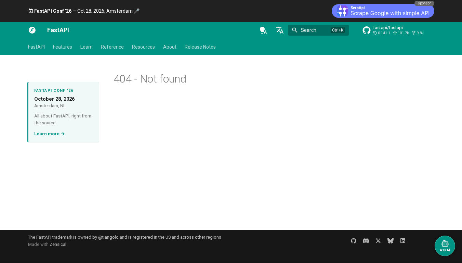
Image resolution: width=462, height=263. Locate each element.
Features (62, 47)
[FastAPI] (32, 30)
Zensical (58, 244)
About (169, 47)
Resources (143, 47)
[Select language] (280, 30)
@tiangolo (108, 237)
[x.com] (378, 240)
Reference (112, 47)
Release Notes (200, 47)
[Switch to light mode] (263, 30)
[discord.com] (365, 240)
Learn (86, 47)
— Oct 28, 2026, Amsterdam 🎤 (87, 11)
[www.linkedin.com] (402, 240)
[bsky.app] (390, 240)
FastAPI (36, 47)
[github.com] (353, 240)
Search (308, 30)
